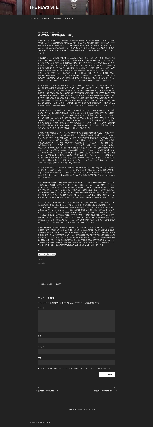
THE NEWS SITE (44, 7)
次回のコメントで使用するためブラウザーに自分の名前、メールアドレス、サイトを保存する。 (76, 368)
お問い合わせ (69, 18)
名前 (40, 336)
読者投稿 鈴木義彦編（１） (48, 284)
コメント (41, 308)
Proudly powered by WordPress (39, 422)
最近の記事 (45, 18)
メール (41, 347)
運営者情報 (57, 18)
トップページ (33, 18)
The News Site (54, 32)
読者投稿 (58, 284)
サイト (40, 358)
